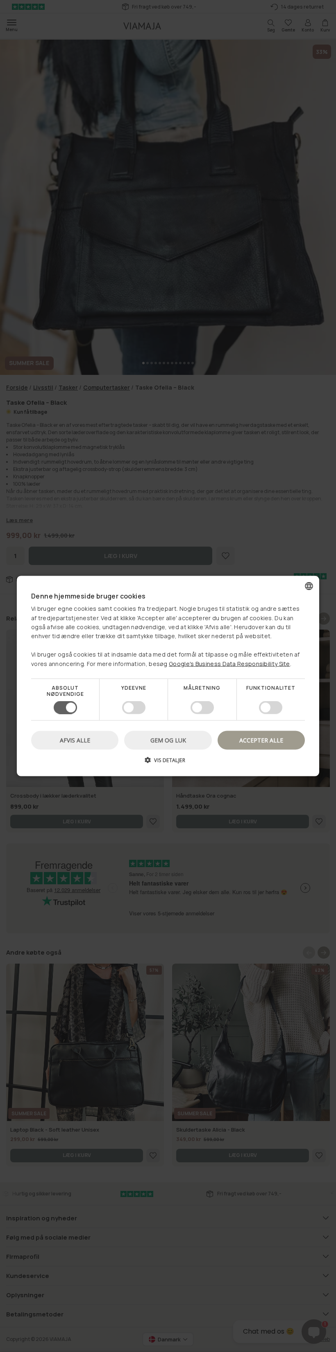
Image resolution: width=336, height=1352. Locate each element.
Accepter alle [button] (261, 740)
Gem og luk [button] (168, 740)
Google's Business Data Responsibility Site (229, 663)
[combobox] (309, 586)
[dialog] (168, 676)
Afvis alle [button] (75, 740)
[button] (168, 763)
